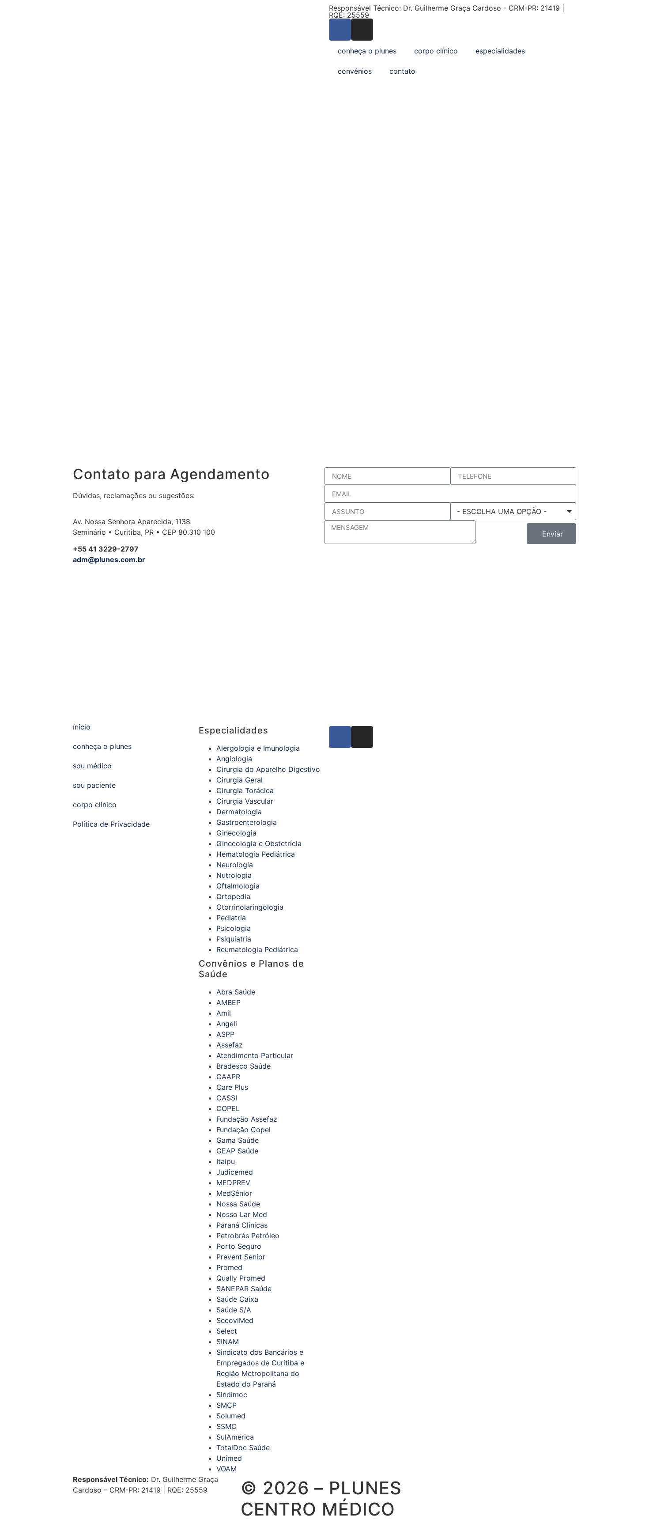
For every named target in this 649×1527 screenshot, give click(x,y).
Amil (223, 1013)
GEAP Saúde (237, 1150)
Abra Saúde (235, 991)
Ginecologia (236, 832)
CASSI (226, 1097)
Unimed (229, 1458)
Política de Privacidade (111, 824)
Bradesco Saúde (243, 1066)
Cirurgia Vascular (244, 801)
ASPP (225, 1034)
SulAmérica (235, 1437)
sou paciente (94, 785)
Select (226, 1331)
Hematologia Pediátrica (255, 854)
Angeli (226, 1023)
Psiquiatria (233, 938)
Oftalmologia (238, 885)
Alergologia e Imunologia (258, 748)
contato (402, 71)
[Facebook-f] (340, 30)
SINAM (227, 1341)
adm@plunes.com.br (109, 559)
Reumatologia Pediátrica (257, 949)
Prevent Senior (240, 1256)
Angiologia (234, 758)
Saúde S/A (233, 1309)
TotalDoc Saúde (243, 1447)
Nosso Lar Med (241, 1214)
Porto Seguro (238, 1246)
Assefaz (229, 1044)
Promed (229, 1267)
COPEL (228, 1108)
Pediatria (231, 917)
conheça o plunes (367, 50)
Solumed (230, 1415)
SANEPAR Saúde (244, 1288)
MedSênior (234, 1193)
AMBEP (228, 1002)
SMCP (226, 1405)
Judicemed (234, 1172)
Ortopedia (233, 896)
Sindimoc (231, 1394)
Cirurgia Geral (239, 779)
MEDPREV (233, 1182)
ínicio (82, 726)
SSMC (226, 1426)
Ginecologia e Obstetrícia (259, 843)
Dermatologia (239, 811)
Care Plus (232, 1087)
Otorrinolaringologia (249, 907)
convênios (355, 71)
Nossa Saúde (238, 1203)
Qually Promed (240, 1278)
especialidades (500, 50)
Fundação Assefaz (246, 1119)
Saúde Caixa (237, 1299)
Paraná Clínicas (242, 1225)
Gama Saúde (237, 1140)
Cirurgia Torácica (245, 790)
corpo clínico (436, 50)
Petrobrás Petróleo (247, 1235)
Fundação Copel (243, 1129)
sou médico (92, 765)
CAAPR (228, 1076)
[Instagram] (362, 30)
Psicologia (233, 928)
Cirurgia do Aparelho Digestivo (268, 769)
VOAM (226, 1468)
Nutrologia (234, 875)
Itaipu (225, 1161)
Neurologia (234, 864)
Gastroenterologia (246, 822)
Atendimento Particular (254, 1055)
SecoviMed (234, 1320)
